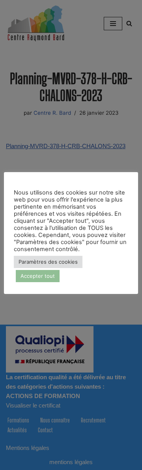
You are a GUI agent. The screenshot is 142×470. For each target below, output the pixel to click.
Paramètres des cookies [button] (48, 262)
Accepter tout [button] (38, 276)
